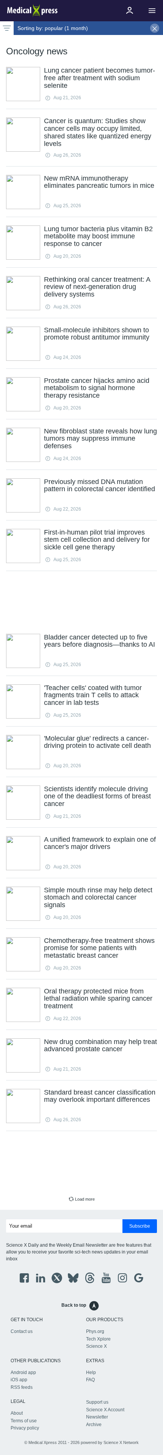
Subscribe (139, 1226)
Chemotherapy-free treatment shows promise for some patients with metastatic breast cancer (99, 948)
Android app (23, 1372)
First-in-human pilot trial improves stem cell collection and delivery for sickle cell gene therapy (97, 539)
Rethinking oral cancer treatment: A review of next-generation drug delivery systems (97, 287)
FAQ (90, 1379)
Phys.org (95, 1331)
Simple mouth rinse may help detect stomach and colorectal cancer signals (98, 897)
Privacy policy (25, 1428)
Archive (94, 1424)
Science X (96, 1346)
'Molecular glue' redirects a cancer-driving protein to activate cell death (97, 742)
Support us (97, 1402)
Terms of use (24, 1420)
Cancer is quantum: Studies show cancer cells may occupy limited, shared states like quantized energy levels (97, 132)
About (17, 1413)
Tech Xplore (98, 1339)
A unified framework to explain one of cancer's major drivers (100, 843)
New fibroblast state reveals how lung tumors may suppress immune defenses (100, 438)
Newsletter (97, 1417)
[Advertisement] (81, 601)
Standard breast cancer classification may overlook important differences (99, 1096)
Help (91, 1372)
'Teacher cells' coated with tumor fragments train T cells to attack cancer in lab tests (93, 695)
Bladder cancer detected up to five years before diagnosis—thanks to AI (99, 641)
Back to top (73, 1305)
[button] (152, 10)
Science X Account (105, 1409)
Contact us (22, 1331)
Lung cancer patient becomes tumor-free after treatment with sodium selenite (99, 78)
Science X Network (121, 1442)
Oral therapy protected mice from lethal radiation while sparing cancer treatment (98, 998)
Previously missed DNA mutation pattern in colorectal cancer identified (99, 485)
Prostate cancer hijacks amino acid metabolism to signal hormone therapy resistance (96, 388)
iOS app (19, 1379)
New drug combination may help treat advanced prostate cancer (100, 1045)
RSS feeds (22, 1387)
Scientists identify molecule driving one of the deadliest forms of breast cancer (97, 796)
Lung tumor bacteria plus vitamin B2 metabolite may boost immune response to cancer (98, 236)
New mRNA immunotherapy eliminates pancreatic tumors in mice (99, 182)
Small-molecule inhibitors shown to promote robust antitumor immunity (96, 333)
